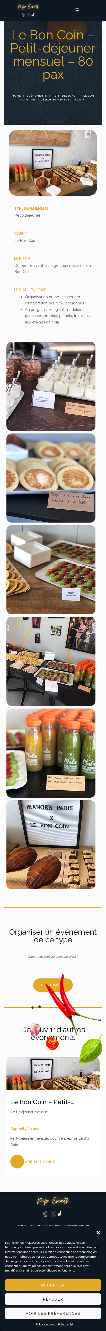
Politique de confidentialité (54, 1324)
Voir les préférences (53, 1313)
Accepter (53, 1285)
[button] (98, 1232)
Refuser (53, 1299)
